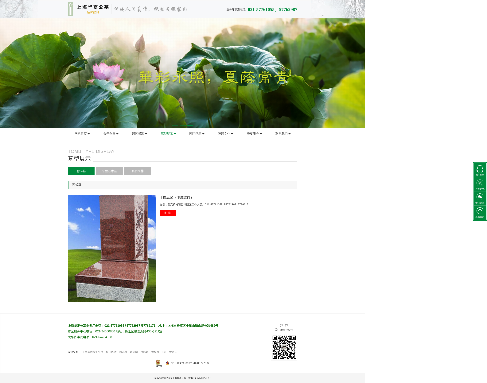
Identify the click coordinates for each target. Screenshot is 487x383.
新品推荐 (137, 171)
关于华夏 (109, 133)
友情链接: (73, 352)
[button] (175, 125)
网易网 (134, 352)
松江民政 (111, 352)
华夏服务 (253, 133)
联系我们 (281, 133)
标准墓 (81, 171)
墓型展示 (167, 133)
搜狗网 (155, 352)
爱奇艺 (173, 352)
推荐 (168, 212)
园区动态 (195, 133)
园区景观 (138, 133)
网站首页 (81, 133)
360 (164, 352)
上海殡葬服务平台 (92, 352)
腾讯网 (123, 352)
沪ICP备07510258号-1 (200, 378)
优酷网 (145, 352)
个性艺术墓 (109, 171)
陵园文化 (224, 133)
